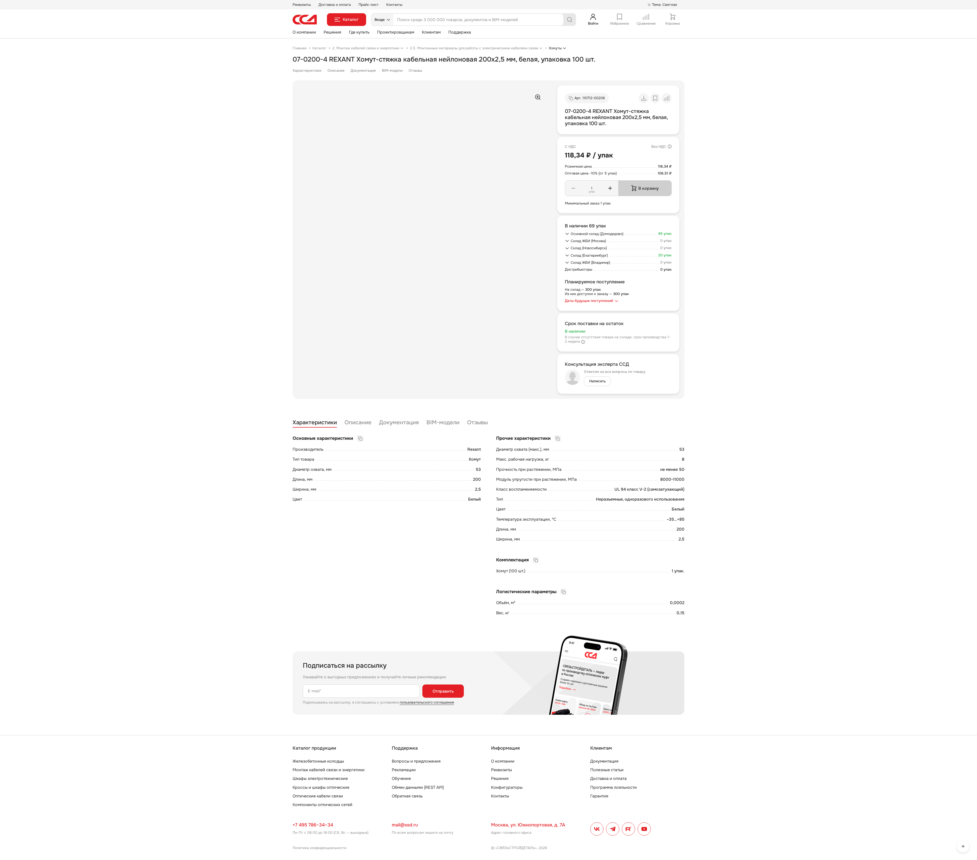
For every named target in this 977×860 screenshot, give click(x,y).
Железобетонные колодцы (318, 761)
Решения (332, 32)
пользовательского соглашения (427, 702)
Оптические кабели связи (318, 796)
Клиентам (431, 32)
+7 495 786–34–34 (313, 825)
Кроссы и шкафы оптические (321, 787)
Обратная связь (407, 796)
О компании (304, 32)
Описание (335, 70)
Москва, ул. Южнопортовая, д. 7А (528, 825)
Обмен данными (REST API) (418, 787)
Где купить (359, 32)
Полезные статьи (607, 769)
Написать (597, 381)
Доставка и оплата (335, 4)
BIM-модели (392, 70)
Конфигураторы (507, 787)
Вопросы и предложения (416, 761)
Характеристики (307, 70)
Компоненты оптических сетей (322, 804)
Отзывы (415, 70)
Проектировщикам (395, 32)
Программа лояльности (613, 787)
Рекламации (404, 769)
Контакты (394, 4)
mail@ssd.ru (405, 825)
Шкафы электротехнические (320, 778)
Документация (363, 70)
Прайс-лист (368, 4)
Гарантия (599, 796)
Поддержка (459, 32)
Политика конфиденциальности (319, 848)
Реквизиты (302, 4)
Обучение (401, 778)
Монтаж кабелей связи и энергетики (329, 769)
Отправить (443, 691)
